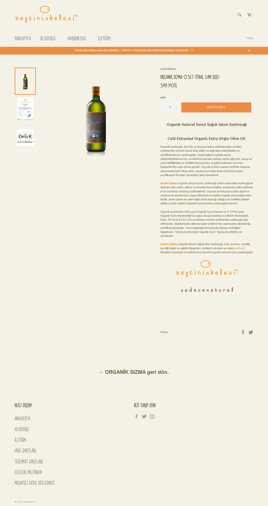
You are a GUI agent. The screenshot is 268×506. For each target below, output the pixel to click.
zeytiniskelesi (29, 502)
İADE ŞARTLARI (25, 450)
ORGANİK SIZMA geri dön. (136, 371)
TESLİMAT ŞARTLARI (29, 461)
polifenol (239, 248)
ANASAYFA (23, 38)
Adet (163, 98)
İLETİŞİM (104, 38)
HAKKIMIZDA (77, 38)
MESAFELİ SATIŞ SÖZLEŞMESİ (34, 482)
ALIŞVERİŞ (48, 38)
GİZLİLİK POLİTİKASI (28, 472)
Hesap (250, 38)
